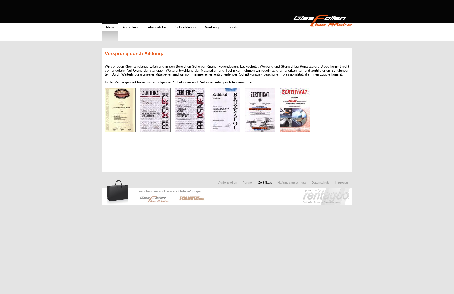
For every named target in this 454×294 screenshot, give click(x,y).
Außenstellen (227, 182)
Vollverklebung (186, 27)
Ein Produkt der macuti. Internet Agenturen (321, 202)
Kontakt (232, 27)
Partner (248, 182)
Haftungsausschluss (291, 182)
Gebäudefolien (156, 27)
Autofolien (130, 27)
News (110, 27)
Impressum (342, 182)
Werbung (212, 27)
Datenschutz (320, 182)
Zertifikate (265, 182)
